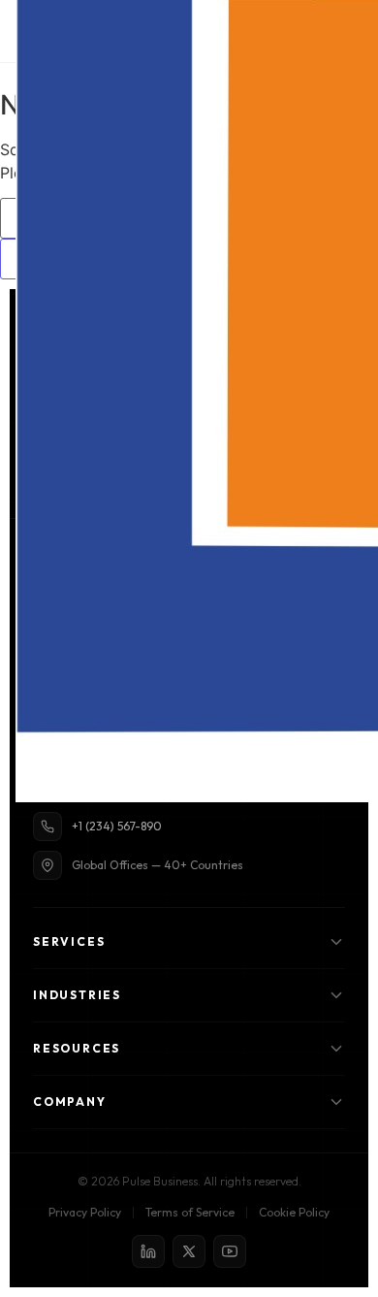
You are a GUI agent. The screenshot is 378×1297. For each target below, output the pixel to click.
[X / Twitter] (189, 1251)
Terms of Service (190, 1212)
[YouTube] (229, 1251)
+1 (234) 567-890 (117, 826)
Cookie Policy (294, 1212)
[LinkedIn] (148, 1251)
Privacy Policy (84, 1212)
